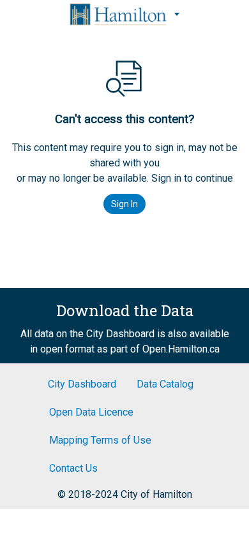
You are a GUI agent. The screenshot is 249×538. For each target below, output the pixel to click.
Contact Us (73, 468)
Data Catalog (165, 384)
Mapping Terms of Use (100, 440)
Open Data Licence (91, 412)
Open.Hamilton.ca (181, 349)
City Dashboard (82, 384)
